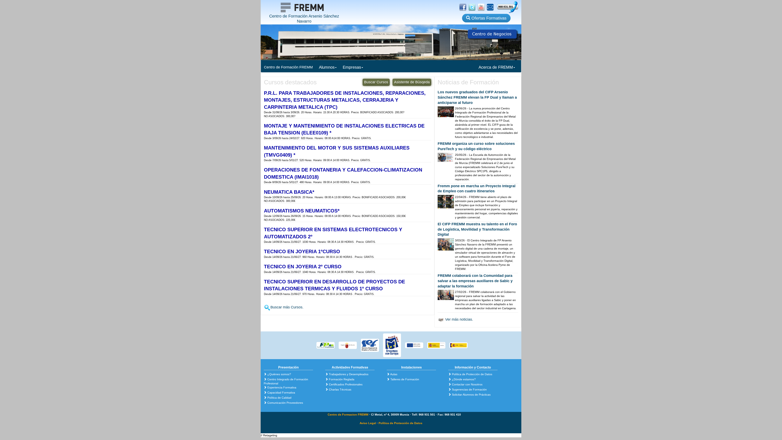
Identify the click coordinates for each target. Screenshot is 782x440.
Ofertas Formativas (488, 18)
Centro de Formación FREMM (288, 67)
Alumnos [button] (327, 67)
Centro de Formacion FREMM (348, 414)
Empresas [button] (352, 67)
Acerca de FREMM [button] (496, 67)
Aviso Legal (368, 423)
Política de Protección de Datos (400, 423)
